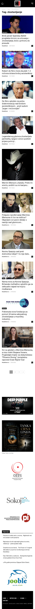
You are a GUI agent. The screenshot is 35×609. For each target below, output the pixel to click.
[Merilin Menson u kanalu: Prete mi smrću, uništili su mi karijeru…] (17, 164)
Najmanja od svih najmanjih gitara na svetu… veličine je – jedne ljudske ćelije (16, 542)
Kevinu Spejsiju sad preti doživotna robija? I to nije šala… (16, 252)
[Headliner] (17, 3)
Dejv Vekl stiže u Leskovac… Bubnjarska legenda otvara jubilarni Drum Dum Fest (17, 557)
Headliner (5, 46)
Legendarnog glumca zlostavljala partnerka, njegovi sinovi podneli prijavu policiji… (17, 138)
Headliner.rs (5, 225)
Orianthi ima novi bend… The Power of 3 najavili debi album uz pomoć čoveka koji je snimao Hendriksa (17, 550)
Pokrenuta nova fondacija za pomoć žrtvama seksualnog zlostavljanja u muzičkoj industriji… (14, 315)
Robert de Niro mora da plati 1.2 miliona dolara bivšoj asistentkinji (17, 72)
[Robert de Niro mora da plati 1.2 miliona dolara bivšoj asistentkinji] (17, 59)
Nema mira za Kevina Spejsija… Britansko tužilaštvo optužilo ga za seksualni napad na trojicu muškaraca (17, 285)
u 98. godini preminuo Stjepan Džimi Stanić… (16, 562)
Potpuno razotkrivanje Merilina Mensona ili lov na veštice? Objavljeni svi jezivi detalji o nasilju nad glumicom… (16, 219)
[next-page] (23, 372)
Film (3, 211)
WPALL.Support (28, 603)
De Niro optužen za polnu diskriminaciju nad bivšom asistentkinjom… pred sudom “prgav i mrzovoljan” (15, 105)
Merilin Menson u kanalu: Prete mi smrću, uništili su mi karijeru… (17, 184)
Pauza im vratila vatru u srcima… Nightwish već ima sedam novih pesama (17, 536)
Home (3, 9)
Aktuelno (5, 32)
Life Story (5, 346)
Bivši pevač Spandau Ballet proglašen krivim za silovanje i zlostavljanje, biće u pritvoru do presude (16, 39)
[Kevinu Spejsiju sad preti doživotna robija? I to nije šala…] (17, 239)
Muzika (4, 308)
